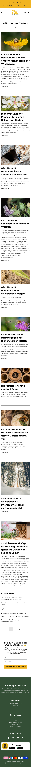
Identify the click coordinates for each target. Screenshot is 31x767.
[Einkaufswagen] (28, 12)
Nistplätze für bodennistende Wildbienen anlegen (13, 290)
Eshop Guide (21, 763)
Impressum (15, 718)
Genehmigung (15, 724)
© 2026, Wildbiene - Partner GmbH (15, 761)
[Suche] (25, 12)
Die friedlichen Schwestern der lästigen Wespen (15, 223)
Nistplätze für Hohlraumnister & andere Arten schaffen (14, 171)
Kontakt (15, 705)
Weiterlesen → (5, 86)
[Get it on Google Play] (20, 748)
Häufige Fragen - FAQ (15, 703)
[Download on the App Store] (12, 748)
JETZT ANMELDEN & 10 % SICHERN (15, 666)
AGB (15, 720)
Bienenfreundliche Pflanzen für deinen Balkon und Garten (12, 116)
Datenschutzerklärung (15, 722)
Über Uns (15, 707)
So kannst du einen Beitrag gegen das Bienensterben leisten (14, 337)
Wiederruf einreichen (15, 726)
